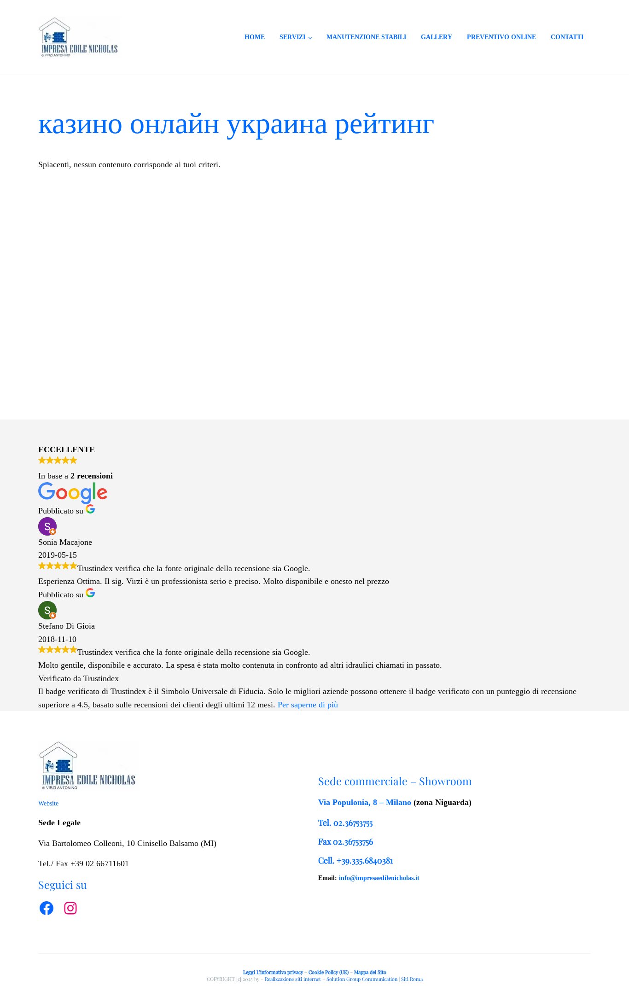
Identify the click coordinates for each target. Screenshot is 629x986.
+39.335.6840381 (365, 860)
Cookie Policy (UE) (329, 971)
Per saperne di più (308, 704)
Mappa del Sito (370, 971)
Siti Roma (412, 978)
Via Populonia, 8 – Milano (364, 802)
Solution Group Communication (361, 978)
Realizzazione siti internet (293, 978)
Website (48, 803)
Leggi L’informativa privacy (273, 971)
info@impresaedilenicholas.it (379, 878)
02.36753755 (353, 822)
